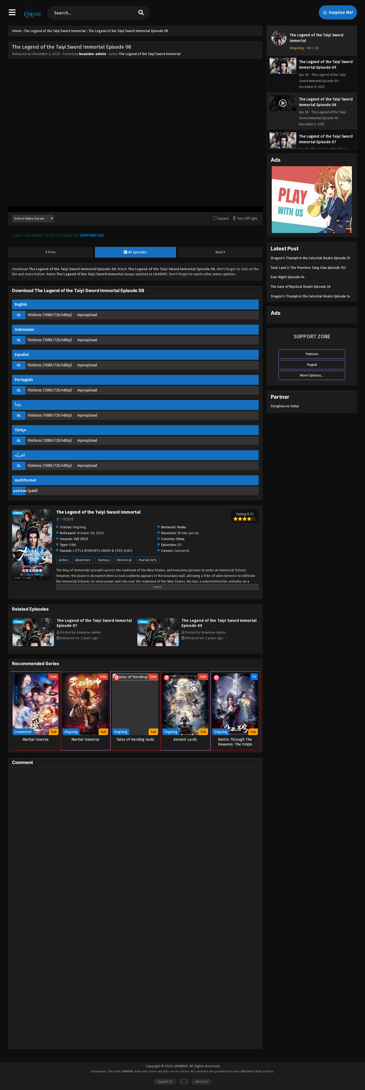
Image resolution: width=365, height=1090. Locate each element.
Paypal (312, 365)
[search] (141, 13)
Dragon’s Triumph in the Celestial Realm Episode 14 (310, 296)
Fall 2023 (81, 539)
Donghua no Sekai (285, 406)
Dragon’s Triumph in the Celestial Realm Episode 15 (310, 258)
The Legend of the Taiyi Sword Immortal (150, 54)
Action (63, 560)
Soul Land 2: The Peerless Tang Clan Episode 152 (308, 268)
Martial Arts (148, 560)
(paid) (33, 490)
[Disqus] (135, 838)
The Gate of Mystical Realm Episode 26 (301, 287)
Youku (181, 527)
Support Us (164, 1081)
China (180, 539)
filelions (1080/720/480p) (50, 315)
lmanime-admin (92, 54)
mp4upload (87, 315)
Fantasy (104, 560)
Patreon (312, 354)
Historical (124, 560)
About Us (202, 1081)
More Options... (312, 375)
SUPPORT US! (91, 235)
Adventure (83, 560)
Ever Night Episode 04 (288, 277)
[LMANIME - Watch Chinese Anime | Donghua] (33, 17)
